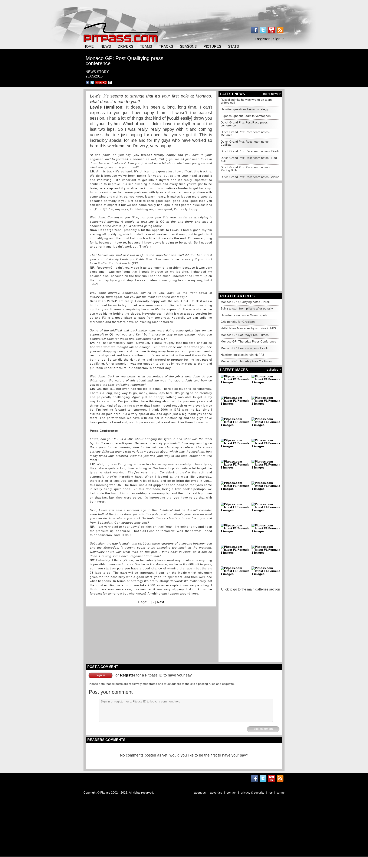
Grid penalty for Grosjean (238, 321)
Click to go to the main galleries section (250, 589)
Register (262, 39)
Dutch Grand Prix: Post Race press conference (244, 124)
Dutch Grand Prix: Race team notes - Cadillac (245, 143)
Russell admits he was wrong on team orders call (246, 101)
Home (88, 46)
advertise (216, 792)
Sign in (279, 39)
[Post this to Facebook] (87, 82)
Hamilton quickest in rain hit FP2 (242, 354)
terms (281, 792)
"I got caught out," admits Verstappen (246, 116)
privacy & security (252, 792)
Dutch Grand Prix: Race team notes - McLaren (245, 133)
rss (271, 792)
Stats (233, 46)
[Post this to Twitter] (92, 82)
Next (160, 602)
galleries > (274, 369)
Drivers (125, 46)
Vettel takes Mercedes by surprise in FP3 (248, 328)
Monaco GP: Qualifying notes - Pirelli (245, 302)
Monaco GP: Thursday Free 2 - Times (246, 361)
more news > (272, 93)
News (106, 46)
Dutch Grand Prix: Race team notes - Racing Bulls (245, 169)
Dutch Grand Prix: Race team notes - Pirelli (250, 151)
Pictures (212, 46)
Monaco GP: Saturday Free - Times (245, 335)
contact (231, 792)
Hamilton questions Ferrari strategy (244, 109)
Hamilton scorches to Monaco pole (244, 315)
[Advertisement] (184, 10)
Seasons (188, 46)
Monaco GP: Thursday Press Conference (248, 341)
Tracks (166, 46)
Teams (146, 46)
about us (200, 792)
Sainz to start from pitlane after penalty (247, 308)
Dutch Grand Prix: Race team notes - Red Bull (249, 159)
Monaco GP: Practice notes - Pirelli (244, 348)
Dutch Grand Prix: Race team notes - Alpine (250, 177)
